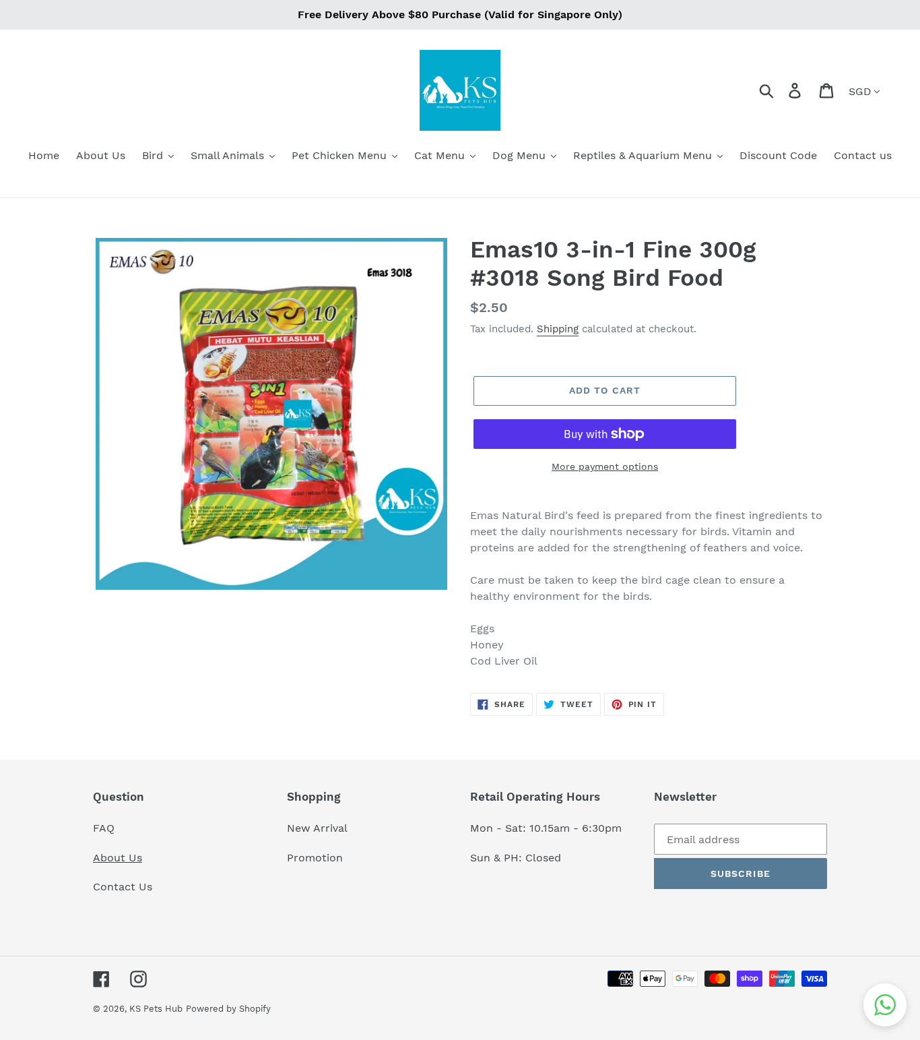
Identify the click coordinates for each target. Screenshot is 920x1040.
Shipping (558, 329)
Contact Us (122, 886)
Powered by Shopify (228, 1009)
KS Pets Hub (156, 1009)
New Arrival (319, 828)
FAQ (103, 828)
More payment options (605, 466)
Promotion (316, 857)
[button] (885, 1005)
